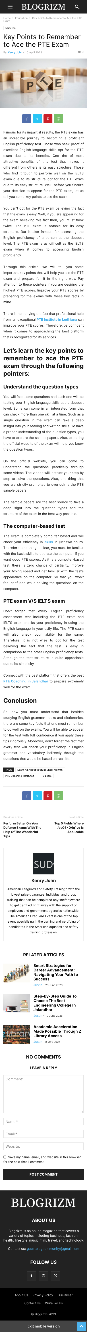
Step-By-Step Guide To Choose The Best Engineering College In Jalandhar (55, 1003)
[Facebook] (26, 118)
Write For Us (54, 1303)
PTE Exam (46, 775)
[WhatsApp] (58, 118)
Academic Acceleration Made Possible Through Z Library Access (57, 1031)
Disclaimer (65, 1295)
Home (7, 18)
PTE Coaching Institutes (19, 775)
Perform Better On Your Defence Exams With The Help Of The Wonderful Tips (22, 829)
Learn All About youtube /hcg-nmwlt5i (40, 769)
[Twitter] (37, 118)
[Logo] (43, 1207)
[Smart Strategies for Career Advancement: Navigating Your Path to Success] (16, 973)
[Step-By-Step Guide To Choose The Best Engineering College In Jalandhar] (16, 1004)
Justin (37, 985)
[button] (10, 7)
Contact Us (32, 1303)
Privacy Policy (43, 1295)
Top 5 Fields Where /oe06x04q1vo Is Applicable (69, 827)
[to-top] (81, 1324)
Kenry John (15, 52)
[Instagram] (43, 1276)
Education (21, 18)
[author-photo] (43, 874)
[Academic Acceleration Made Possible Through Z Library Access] (16, 1035)
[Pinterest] (48, 118)
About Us (21, 1295)
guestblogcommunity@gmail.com (53, 1248)
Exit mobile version (43, 1326)
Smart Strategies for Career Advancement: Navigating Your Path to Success (55, 972)
